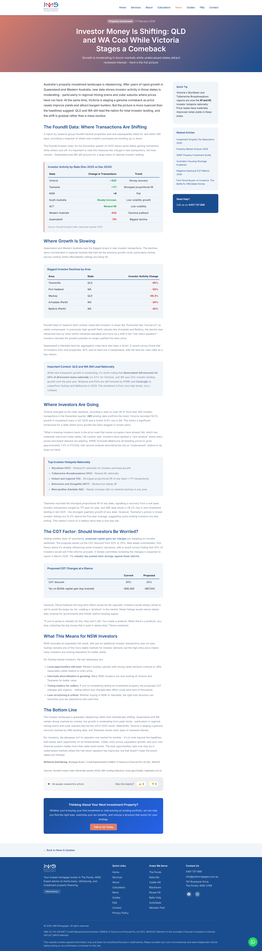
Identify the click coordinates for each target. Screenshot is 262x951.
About (149, 7)
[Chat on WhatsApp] (252, 941)
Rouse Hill (155, 892)
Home (122, 7)
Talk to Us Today (103, 826)
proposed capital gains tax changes (106, 538)
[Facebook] (189, 894)
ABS (89, 416)
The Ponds (155, 872)
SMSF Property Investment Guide (193, 155)
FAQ (202, 7)
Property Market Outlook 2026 (192, 149)
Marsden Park (157, 907)
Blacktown (155, 887)
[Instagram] (197, 894)
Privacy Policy (120, 912)
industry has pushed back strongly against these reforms (106, 556)
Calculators (164, 7)
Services (136, 7)
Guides (191, 7)
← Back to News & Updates (59, 850)
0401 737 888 (197, 204)
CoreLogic (142, 381)
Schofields (155, 902)
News (178, 7)
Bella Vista (155, 897)
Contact (213, 7)
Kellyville (154, 877)
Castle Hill (155, 882)
